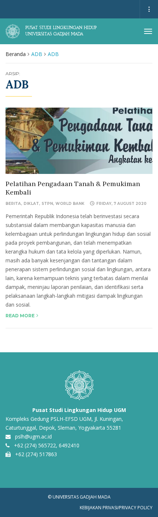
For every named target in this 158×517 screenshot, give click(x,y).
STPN (47, 203)
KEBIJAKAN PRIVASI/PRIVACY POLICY (116, 507)
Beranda (16, 53)
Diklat (31, 203)
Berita (13, 203)
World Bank (70, 203)
